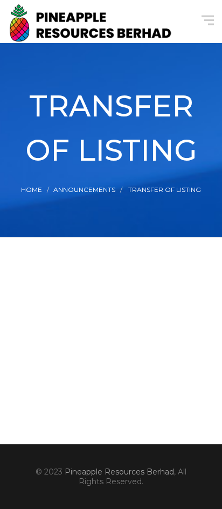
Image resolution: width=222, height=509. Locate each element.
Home (31, 189)
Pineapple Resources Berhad (119, 472)
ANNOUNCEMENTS (84, 189)
